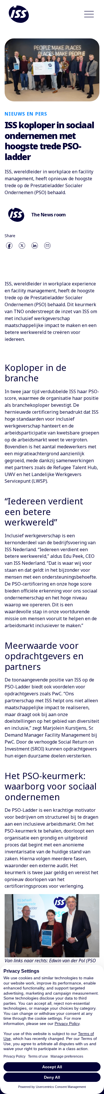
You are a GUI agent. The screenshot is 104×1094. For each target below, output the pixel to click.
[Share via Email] (47, 245)
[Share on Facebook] (9, 245)
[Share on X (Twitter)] (22, 245)
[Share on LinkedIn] (34, 245)
